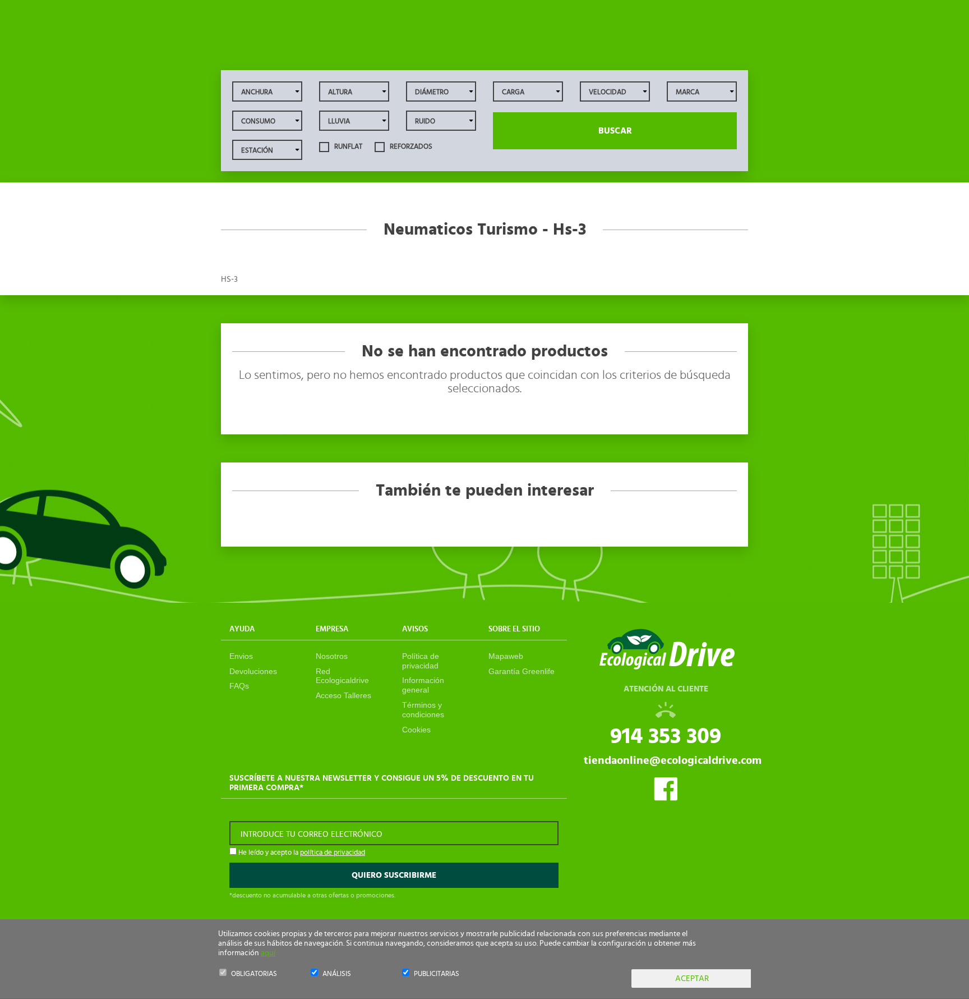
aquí (268, 953)
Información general (423, 685)
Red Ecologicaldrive (342, 676)
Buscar (615, 130)
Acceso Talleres (343, 695)
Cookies (416, 729)
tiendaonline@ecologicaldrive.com (673, 760)
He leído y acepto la (301, 852)
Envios (241, 656)
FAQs (239, 685)
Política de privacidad (420, 661)
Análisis (336, 974)
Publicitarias (436, 974)
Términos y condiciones (423, 709)
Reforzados (410, 146)
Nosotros (332, 656)
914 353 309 (665, 736)
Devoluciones (253, 671)
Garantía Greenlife (521, 671)
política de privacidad (332, 852)
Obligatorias (254, 974)
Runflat (347, 146)
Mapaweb (505, 656)
